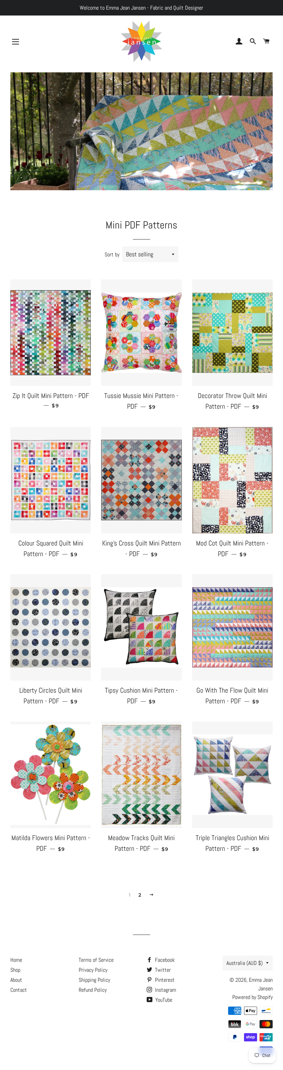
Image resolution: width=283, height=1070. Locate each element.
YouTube (163, 999)
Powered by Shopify (252, 997)
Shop (15, 970)
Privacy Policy (93, 970)
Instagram (165, 989)
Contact (18, 989)
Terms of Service (96, 960)
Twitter (162, 970)
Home (16, 960)
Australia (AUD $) (244, 963)
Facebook (164, 960)
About (16, 980)
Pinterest (164, 980)
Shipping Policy (94, 980)
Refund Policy (93, 989)
